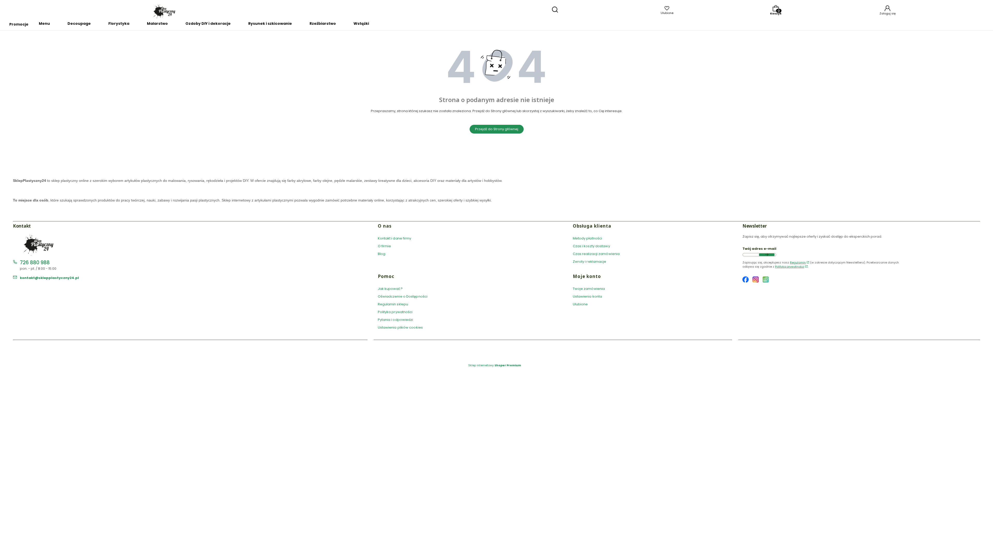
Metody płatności (587, 238)
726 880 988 (35, 262)
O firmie (384, 246)
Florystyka (118, 23)
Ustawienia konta (587, 296)
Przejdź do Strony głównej (496, 129)
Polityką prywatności (789, 267)
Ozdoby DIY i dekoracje (208, 23)
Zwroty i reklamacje (589, 261)
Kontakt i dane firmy (394, 238)
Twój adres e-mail (759, 249)
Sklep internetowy (494, 365)
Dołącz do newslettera (766, 255)
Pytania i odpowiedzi (395, 319)
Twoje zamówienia (589, 288)
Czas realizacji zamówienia (596, 253)
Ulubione (580, 304)
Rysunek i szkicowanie (270, 23)
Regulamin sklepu (393, 304)
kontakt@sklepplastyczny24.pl (49, 277)
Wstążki (361, 23)
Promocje (18, 24)
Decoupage (79, 23)
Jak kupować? (390, 288)
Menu (44, 23)
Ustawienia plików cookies (401, 327)
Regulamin (798, 262)
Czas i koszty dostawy (591, 246)
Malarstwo (157, 23)
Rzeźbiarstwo (323, 23)
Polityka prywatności (395, 311)
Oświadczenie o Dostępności (403, 296)
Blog (381, 253)
